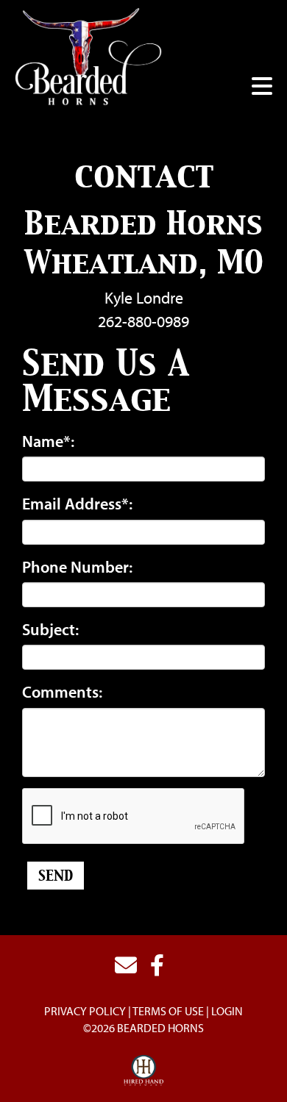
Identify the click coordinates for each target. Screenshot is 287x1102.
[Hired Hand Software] (144, 1071)
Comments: (62, 691)
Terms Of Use (168, 1010)
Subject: (50, 629)
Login (227, 1010)
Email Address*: (77, 503)
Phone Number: (77, 567)
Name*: (48, 441)
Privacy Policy (85, 1010)
